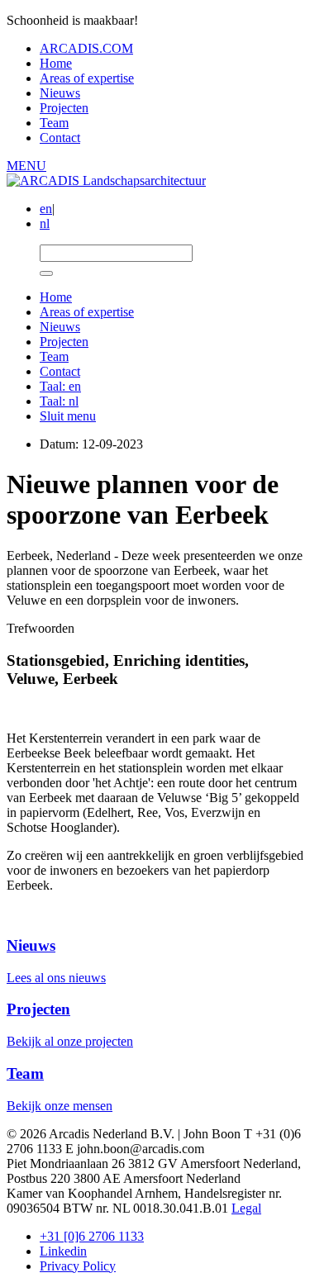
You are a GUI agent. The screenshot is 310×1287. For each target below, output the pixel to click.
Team (54, 123)
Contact (60, 138)
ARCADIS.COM (86, 48)
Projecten (64, 108)
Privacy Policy (78, 1266)
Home (56, 63)
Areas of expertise (87, 78)
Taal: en (60, 386)
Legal (246, 1208)
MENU (26, 166)
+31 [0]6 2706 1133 (92, 1236)
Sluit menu (68, 416)
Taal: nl (59, 401)
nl (45, 223)
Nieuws (60, 93)
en (46, 209)
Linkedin (63, 1251)
